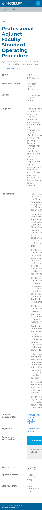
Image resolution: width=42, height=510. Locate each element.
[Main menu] (38, 3)
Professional (33, 429)
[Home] (12, 3)
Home (5, 21)
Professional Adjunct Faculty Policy (33, 419)
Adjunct (31, 431)
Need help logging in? (11, 69)
